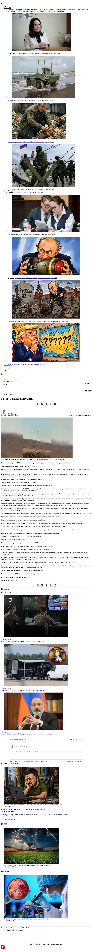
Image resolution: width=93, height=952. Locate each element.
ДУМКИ (10, 192)
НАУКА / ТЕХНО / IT (29, 11)
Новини (5, 394)
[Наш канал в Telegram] (45, 939)
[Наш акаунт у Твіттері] (32, 939)
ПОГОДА (57, 11)
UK (86, 391)
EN (89, 391)
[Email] (55, 404)
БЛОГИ (21, 192)
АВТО (39, 11)
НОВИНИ (7, 8)
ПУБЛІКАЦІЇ (8, 191)
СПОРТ (43, 11)
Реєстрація (87, 383)
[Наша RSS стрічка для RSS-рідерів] (61, 939)
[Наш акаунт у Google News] (50, 939)
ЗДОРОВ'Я (49, 11)
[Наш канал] (56, 939)
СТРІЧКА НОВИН (14, 9)
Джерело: (79, 415)
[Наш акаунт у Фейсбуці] (41, 939)
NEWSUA (10, 413)
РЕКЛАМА (8, 366)
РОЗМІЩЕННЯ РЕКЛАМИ (13, 930)
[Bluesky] (42, 404)
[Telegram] (46, 404)
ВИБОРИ (61, 9)
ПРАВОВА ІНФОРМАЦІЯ (9, 927)
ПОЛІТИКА (24, 9)
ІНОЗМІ (40, 192)
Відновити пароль (8, 381)
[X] (38, 404)
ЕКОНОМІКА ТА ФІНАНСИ (37, 9)
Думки (11, 394)
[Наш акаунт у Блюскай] (37, 939)
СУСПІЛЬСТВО (52, 9)
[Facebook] (51, 404)
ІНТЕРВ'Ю (27, 192)
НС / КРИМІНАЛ (69, 9)
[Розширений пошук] (5, 371)
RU (91, 391)
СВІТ (77, 9)
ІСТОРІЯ (34, 192)
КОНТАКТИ (25, 927)
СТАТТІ (16, 192)
